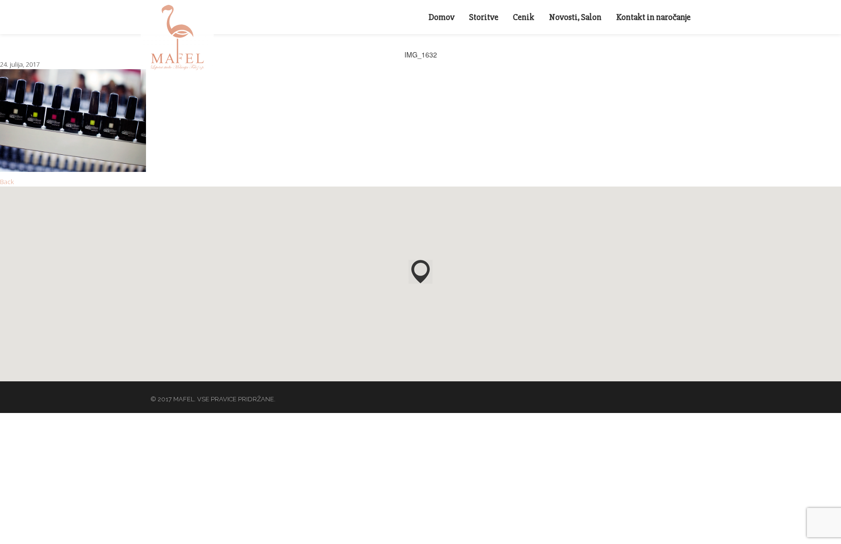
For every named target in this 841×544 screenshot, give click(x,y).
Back (7, 181)
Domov (442, 17)
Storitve (483, 17)
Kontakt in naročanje (653, 17)
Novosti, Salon (575, 17)
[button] (420, 272)
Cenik (523, 17)
